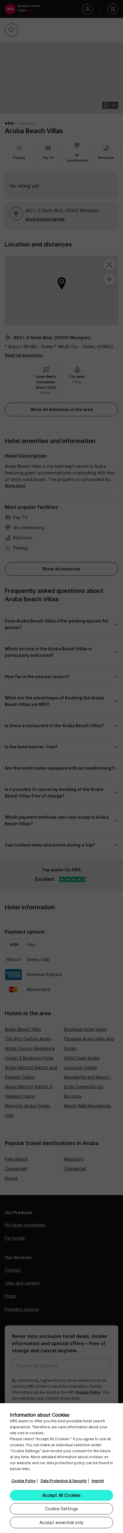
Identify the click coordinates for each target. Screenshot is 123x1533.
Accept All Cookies (61, 1495)
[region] (61, 1468)
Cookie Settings (61, 1508)
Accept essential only (61, 1522)
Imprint (98, 1481)
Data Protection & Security (64, 1481)
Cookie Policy (23, 1481)
